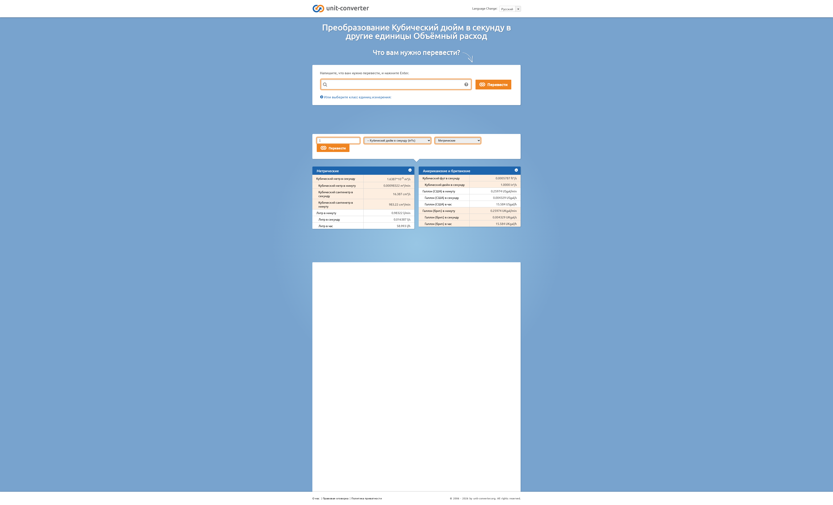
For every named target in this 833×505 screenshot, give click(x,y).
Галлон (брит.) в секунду (442, 217)
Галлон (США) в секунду (442, 198)
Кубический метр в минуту (337, 185)
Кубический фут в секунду (441, 178)
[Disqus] (416, 325)
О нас (316, 498)
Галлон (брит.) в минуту (439, 211)
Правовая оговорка (336, 498)
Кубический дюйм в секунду (445, 184)
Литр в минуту (326, 213)
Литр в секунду (329, 219)
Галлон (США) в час (438, 204)
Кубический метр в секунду (335, 178)
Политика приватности (366, 498)
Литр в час (325, 226)
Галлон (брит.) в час (438, 224)
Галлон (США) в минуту (439, 191)
